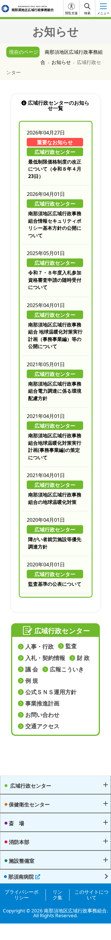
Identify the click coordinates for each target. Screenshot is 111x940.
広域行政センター (62, 630)
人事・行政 (39, 646)
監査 (71, 646)
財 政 (83, 658)
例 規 (31, 681)
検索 (87, 13)
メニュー (103, 13)
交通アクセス (42, 726)
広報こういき (67, 669)
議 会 (31, 669)
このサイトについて (91, 895)
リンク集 (57, 895)
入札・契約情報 (45, 658)
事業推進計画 (42, 703)
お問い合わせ (42, 715)
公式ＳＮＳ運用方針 (51, 692)
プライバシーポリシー (21, 895)
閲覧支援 (71, 13)
